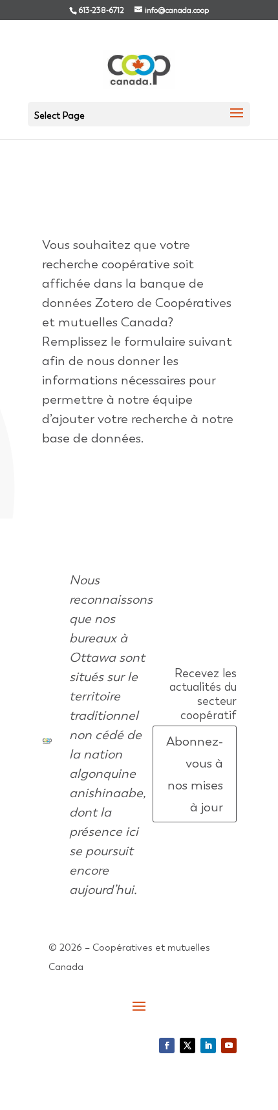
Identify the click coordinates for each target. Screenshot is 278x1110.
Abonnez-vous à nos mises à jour (194, 774)
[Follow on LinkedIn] (208, 1045)
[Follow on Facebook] (167, 1045)
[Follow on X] (187, 1045)
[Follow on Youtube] (229, 1045)
